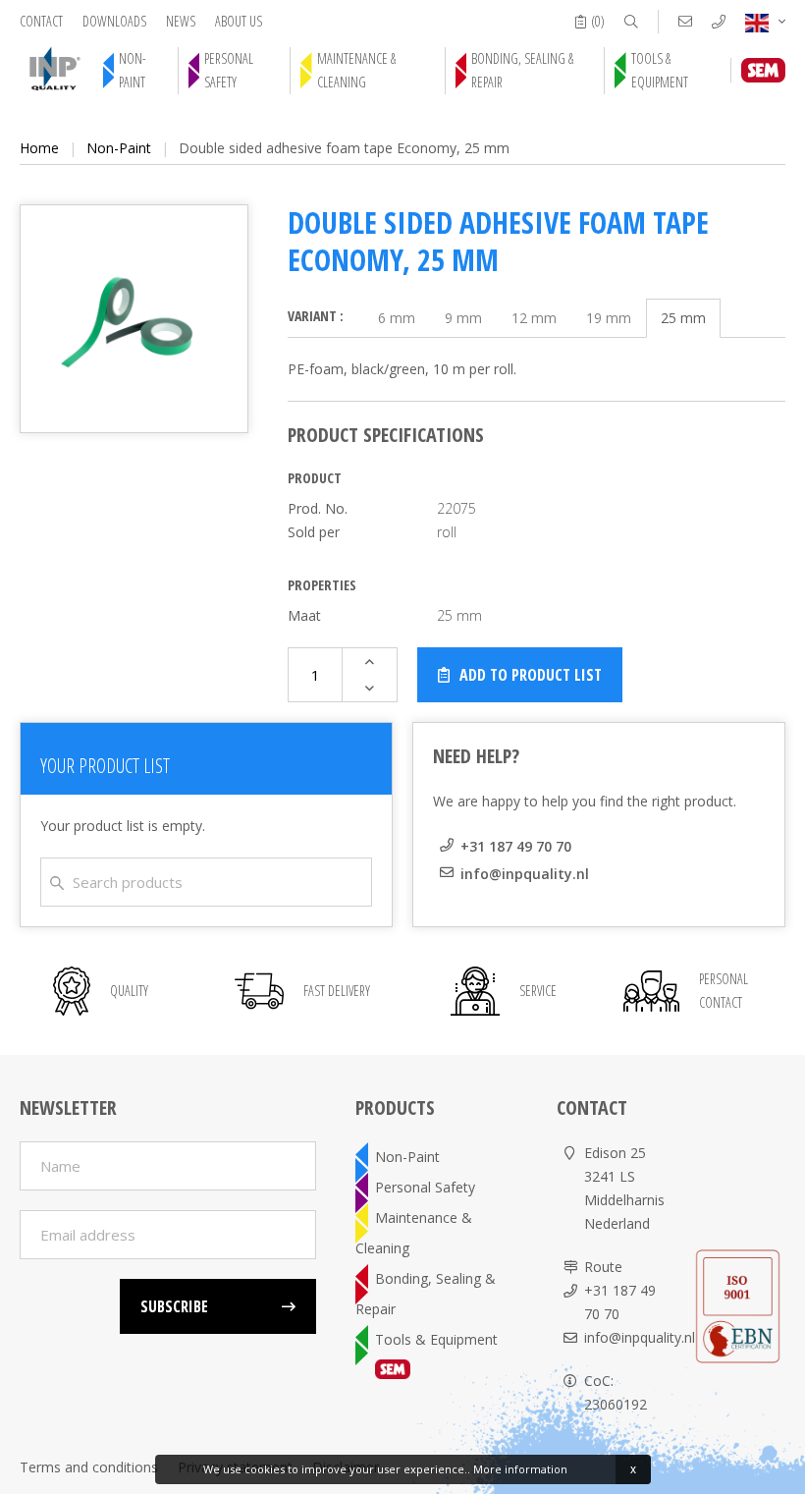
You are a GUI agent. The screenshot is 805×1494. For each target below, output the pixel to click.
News (180, 21)
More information (520, 1469)
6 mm (396, 317)
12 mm (534, 317)
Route (603, 1266)
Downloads (114, 21)
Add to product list (530, 675)
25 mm (683, 317)
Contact (41, 21)
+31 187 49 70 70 (515, 846)
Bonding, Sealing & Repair (522, 70)
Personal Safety (228, 70)
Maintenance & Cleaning (356, 70)
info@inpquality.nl (524, 873)
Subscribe (174, 1306)
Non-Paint (132, 70)
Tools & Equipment (659, 70)
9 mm (463, 317)
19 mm (608, 317)
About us (238, 21)
